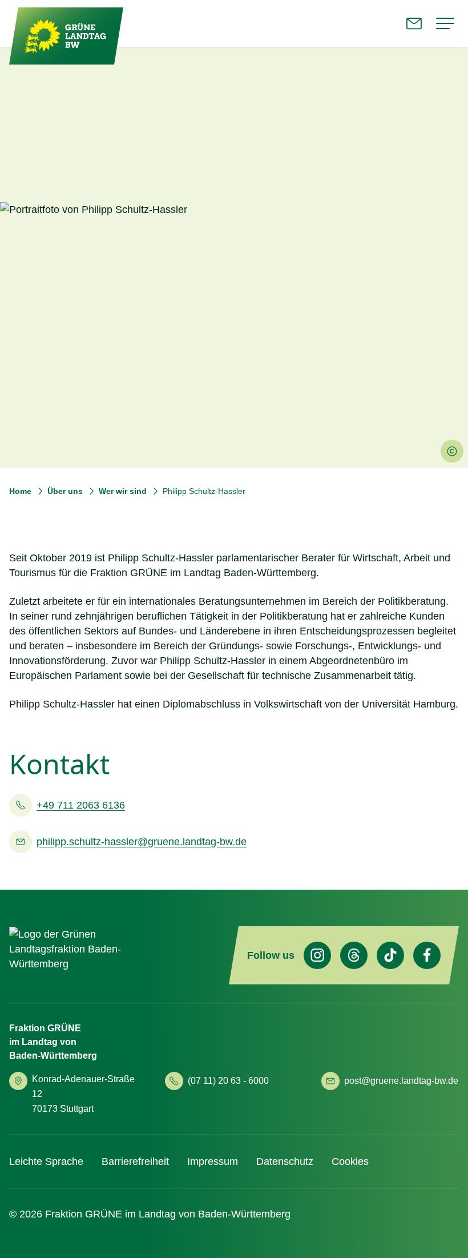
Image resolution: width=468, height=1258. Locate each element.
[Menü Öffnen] (445, 23)
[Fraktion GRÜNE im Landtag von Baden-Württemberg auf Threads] (354, 955)
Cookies (350, 1161)
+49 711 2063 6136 (81, 805)
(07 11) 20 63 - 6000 (228, 1081)
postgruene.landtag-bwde (401, 1081)
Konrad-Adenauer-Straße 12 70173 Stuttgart (83, 1094)
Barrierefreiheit (135, 1161)
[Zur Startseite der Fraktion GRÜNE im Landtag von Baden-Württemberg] (66, 36)
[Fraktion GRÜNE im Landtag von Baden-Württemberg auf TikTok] (390, 955)
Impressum (212, 1161)
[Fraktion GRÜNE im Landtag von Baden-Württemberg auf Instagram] (317, 955)
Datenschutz (284, 1161)
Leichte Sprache (46, 1161)
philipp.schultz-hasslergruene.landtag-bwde (142, 841)
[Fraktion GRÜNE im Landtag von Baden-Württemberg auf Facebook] (427, 955)
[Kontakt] (414, 23)
